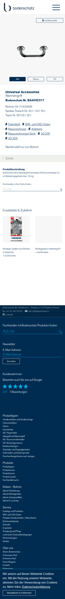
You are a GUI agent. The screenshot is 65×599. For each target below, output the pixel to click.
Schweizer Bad (9, 558)
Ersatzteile (7, 528)
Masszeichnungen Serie (22, 134)
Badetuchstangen (10, 446)
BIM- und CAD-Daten (37, 124)
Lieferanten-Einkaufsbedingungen (17, 534)
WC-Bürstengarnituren (12, 443)
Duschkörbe (8, 429)
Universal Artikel (9, 422)
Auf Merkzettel (50, 20)
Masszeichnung (17, 129)
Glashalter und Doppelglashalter (16, 449)
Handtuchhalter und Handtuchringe (18, 419)
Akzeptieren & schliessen (19, 593)
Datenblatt (14, 124)
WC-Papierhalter (10, 432)
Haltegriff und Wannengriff (14, 436)
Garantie (6, 524)
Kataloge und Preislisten (13, 511)
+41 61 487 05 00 (13, 311)
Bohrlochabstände (11, 521)
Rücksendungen (10, 537)
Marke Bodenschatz (11, 551)
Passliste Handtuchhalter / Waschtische (19, 517)
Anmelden (11, 361)
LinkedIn (9, 314)
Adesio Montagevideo (12, 493)
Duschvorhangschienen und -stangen (19, 456)
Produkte (8, 463)
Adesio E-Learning (10, 500)
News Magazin (9, 561)
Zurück (9, 158)
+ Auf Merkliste (9, 255)
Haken (5, 426)
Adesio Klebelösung (11, 490)
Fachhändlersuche (11, 480)
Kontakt (6, 565)
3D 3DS (13, 138)
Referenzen (8, 568)
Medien (6, 541)
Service (7, 507)
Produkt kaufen (9, 476)
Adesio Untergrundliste (12, 497)
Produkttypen (10, 416)
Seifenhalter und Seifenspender (16, 452)
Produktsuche (9, 473)
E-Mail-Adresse (12, 350)
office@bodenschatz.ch (38, 311)
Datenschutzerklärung (36, 586)
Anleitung (36, 129)
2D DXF (45, 134)
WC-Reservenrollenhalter (14, 439)
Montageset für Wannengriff (47, 248)
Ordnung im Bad (10, 555)
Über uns (8, 548)
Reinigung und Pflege (12, 531)
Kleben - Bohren (12, 487)
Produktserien (9, 470)
